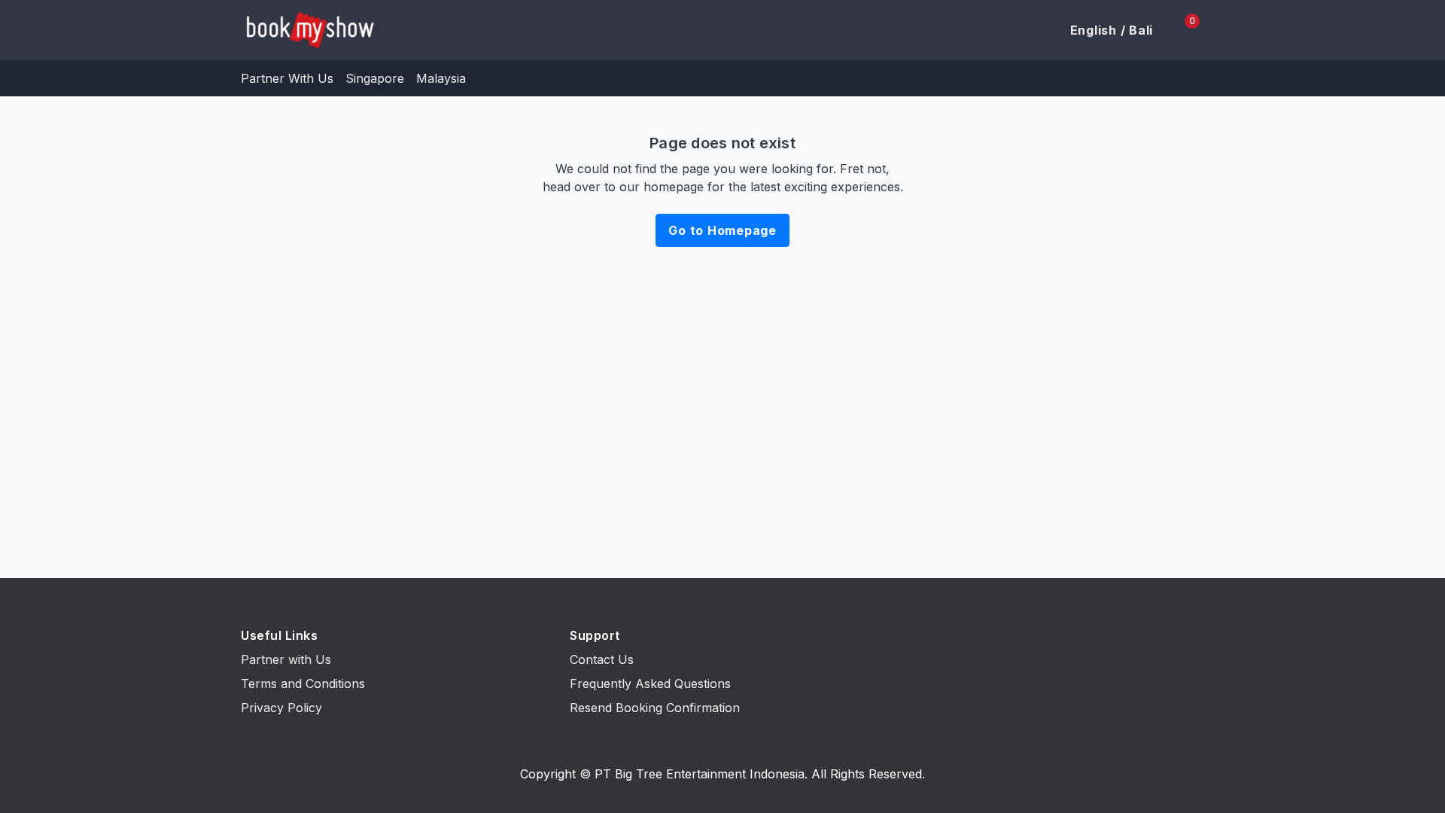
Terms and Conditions (303, 683)
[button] (1103, 30)
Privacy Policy (281, 707)
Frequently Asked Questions (650, 683)
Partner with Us (286, 659)
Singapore (374, 78)
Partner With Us (287, 78)
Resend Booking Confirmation (655, 707)
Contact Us (602, 659)
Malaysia (441, 78)
